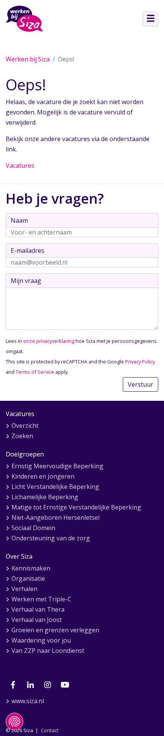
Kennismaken (30, 568)
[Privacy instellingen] (14, 721)
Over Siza (19, 556)
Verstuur (140, 384)
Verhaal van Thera (37, 609)
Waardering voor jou (41, 640)
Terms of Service (35, 371)
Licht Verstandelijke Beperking (55, 486)
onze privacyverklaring (48, 340)
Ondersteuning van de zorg (50, 538)
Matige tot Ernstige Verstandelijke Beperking (76, 507)
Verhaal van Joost (36, 619)
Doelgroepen (25, 454)
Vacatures (20, 165)
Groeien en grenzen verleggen (55, 630)
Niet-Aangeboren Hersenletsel (55, 517)
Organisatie (28, 578)
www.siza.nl (27, 701)
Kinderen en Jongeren (42, 476)
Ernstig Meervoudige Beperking (57, 466)
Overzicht (25, 425)
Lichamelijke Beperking (44, 497)
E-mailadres (27, 250)
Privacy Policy (140, 361)
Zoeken (22, 436)
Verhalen (24, 589)
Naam (19, 220)
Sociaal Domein (33, 528)
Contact (49, 730)
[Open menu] (150, 18)
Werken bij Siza (28, 59)
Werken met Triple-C (41, 599)
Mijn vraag (26, 280)
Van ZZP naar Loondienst (47, 650)
